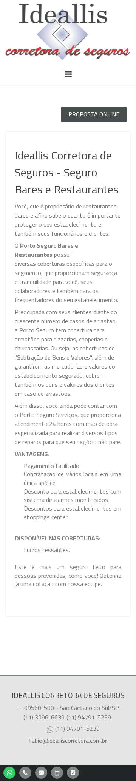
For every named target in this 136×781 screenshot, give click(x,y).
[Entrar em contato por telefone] (25, 773)
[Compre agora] (73, 772)
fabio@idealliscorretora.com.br (68, 740)
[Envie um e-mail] (41, 772)
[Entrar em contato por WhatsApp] (9, 772)
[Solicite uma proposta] (57, 772)
